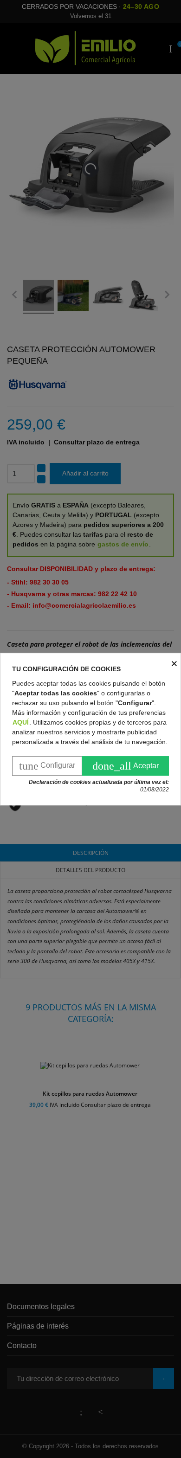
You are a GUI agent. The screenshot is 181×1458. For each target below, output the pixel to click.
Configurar (47, 766)
